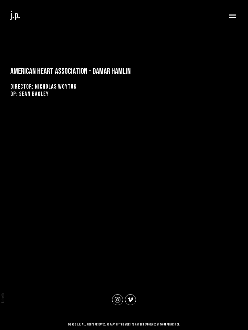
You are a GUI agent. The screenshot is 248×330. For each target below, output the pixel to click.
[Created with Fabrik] (2, 298)
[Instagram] (117, 299)
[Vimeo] (130, 299)
